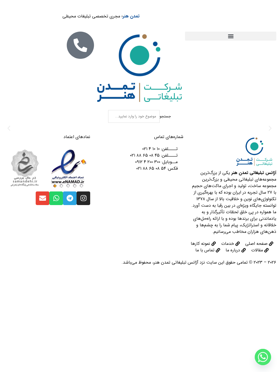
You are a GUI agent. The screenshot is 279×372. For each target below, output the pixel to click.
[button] (230, 36)
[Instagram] (83, 198)
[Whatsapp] (56, 198)
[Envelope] (42, 198)
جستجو (165, 116)
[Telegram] (70, 198)
